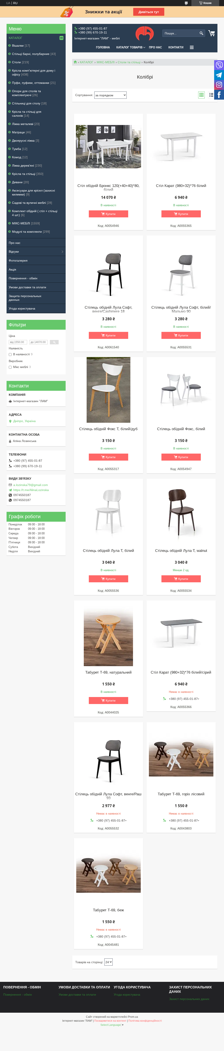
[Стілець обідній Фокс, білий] (181, 390)
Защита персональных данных (25, 297)
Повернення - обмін (23, 278)
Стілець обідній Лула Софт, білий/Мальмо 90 (181, 309)
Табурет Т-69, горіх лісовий (181, 794)
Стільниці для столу (26, 103)
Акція (12, 269)
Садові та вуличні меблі (29, 202)
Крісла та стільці (23, 174)
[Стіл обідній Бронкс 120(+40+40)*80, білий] (108, 147)
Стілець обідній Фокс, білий (181, 429)
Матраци (18, 132)
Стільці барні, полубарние (30, 54)
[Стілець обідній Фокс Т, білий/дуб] (108, 390)
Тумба (16, 149)
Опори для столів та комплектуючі (26, 93)
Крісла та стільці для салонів (26, 113)
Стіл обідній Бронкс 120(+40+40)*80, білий (108, 188)
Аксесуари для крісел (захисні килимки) (33, 192)
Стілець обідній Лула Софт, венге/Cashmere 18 (108, 309)
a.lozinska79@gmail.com (30, 485)
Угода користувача (22, 308)
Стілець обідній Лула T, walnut (181, 551)
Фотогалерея (18, 260)
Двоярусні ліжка (23, 140)
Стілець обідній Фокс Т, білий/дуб (108, 429)
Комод (16, 157)
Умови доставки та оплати (27, 287)
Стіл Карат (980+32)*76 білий (181, 186)
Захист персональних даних (189, 999)
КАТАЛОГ (86, 62)
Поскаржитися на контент (110, 1020)
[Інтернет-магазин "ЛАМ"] (144, 33)
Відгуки (14, 251)
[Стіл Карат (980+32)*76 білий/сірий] (181, 633)
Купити (111, 214)
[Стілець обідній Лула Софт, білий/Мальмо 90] (181, 268)
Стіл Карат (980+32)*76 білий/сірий (181, 672)
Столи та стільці (129, 62)
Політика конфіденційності (145, 1020)
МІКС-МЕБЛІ (106, 62)
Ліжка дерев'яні (23, 165)
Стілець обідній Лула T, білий (108, 551)
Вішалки (18, 45)
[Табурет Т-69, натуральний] (108, 633)
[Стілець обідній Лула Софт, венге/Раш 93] (108, 755)
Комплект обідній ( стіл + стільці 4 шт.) (34, 213)
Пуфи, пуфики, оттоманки (30, 83)
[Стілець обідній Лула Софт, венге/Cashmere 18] (108, 268)
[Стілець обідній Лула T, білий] (108, 511)
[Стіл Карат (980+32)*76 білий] (181, 147)
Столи (16, 62)
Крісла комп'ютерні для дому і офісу (33, 72)
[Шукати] (201, 33)
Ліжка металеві (22, 124)
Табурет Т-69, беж (108, 910)
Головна (103, 47)
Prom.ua (133, 1016)
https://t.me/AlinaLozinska (31, 490)
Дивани (17, 182)
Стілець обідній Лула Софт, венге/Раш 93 (108, 796)
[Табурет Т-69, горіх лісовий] (181, 755)
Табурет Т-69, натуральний (108, 672)
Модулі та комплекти (27, 231)
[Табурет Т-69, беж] (108, 871)
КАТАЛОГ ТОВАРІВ (129, 47)
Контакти (175, 47)
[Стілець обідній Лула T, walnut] (181, 511)
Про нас (155, 47)
